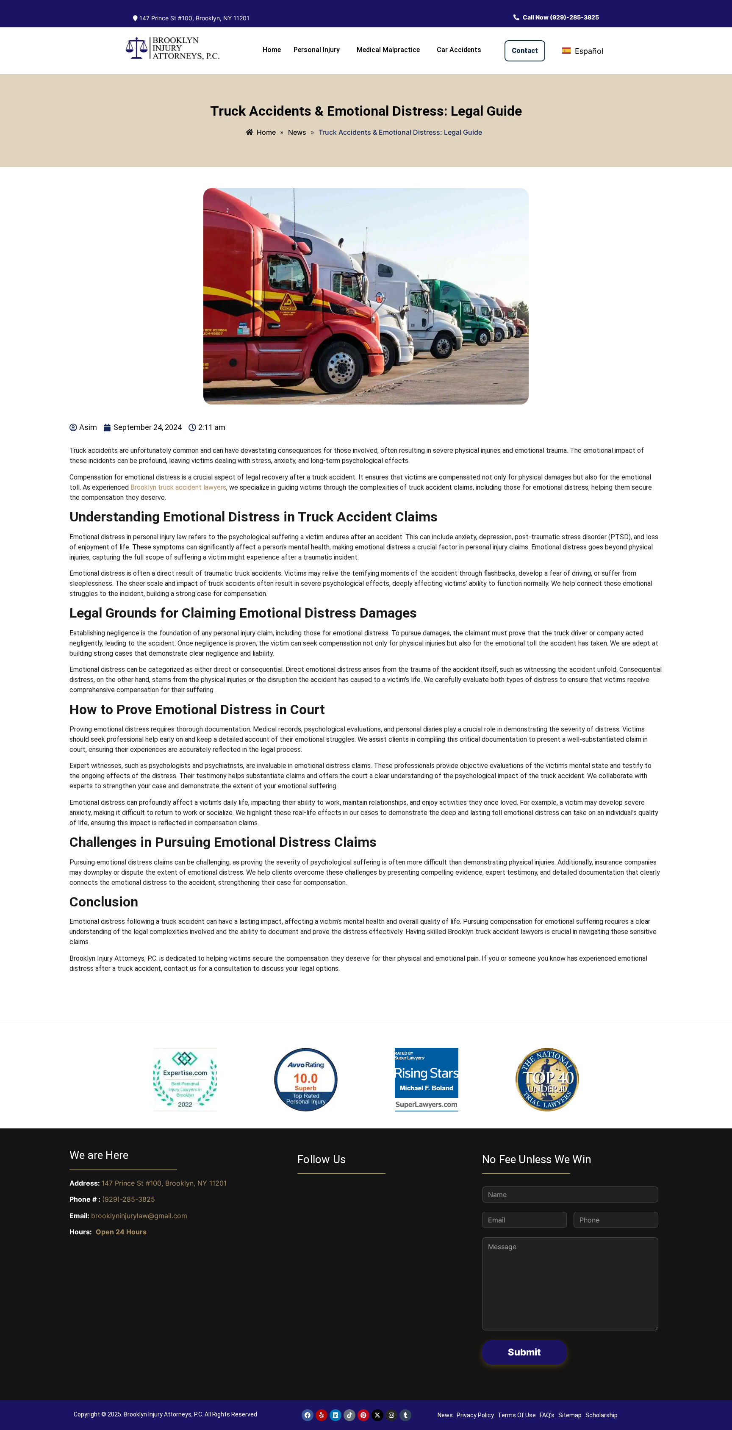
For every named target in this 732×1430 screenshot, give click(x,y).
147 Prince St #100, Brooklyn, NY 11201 (194, 18)
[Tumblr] (405, 1415)
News (445, 1415)
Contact (525, 51)
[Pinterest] (363, 1415)
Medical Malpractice (388, 50)
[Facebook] (307, 1415)
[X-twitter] (377, 1415)
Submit (524, 1352)
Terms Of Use (517, 1415)
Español (588, 51)
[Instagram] (391, 1415)
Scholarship (601, 1415)
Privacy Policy (475, 1415)
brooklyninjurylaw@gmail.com (139, 1215)
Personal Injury (317, 50)
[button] (318, 50)
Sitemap (570, 1415)
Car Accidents (459, 50)
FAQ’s (547, 1415)
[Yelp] (321, 1415)
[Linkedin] (335, 1415)
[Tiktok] (349, 1415)
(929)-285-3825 (128, 1199)
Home (272, 50)
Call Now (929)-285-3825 (560, 17)
